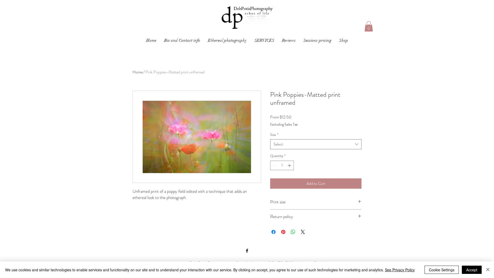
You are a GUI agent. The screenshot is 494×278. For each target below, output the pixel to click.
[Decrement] (274, 165)
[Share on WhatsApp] (293, 232)
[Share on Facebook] (273, 232)
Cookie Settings (441, 269)
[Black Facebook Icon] (247, 250)
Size (274, 134)
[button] (264, 40)
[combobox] (315, 144)
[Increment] (290, 165)
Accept (471, 269)
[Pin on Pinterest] (283, 232)
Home (138, 72)
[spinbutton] (282, 165)
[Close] (488, 270)
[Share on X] (303, 232)
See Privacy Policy (400, 269)
